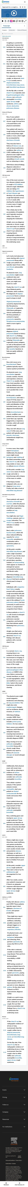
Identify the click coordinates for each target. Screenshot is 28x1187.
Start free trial (14, 603)
